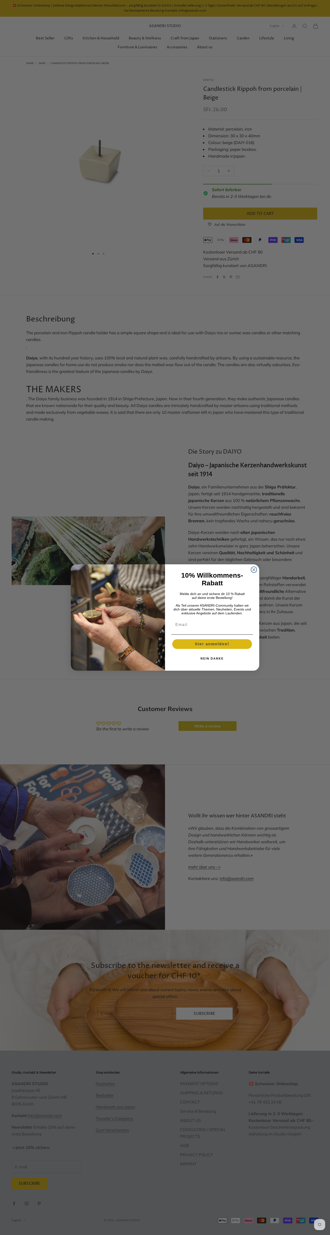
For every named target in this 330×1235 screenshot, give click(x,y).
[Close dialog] (254, 570)
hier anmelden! (212, 644)
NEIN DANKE (212, 658)
